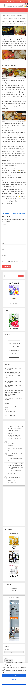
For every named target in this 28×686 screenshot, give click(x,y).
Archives (6, 658)
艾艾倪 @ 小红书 (14, 353)
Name (3, 243)
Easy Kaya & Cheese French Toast (12, 402)
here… (24, 207)
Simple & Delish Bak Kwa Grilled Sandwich (13, 398)
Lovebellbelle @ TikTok (14, 350)
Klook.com (14, 298)
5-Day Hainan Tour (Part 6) (10, 411)
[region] (14, 674)
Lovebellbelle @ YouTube (14, 346)
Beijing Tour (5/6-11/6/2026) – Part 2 (12, 381)
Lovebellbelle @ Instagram (14, 340)
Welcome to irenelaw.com (14, 5)
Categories (6, 649)
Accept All (14, 675)
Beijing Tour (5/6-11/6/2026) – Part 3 (12, 368)
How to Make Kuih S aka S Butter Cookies (15, 430)
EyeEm (14, 590)
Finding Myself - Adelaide (8, 209)
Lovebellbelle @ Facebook (14, 343)
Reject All (14, 683)
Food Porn (17, 209)
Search (6, 273)
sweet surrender (14, 18)
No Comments (23, 18)
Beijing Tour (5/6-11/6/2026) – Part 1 (12, 385)
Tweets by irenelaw (14, 303)
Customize (14, 679)
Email (3, 249)
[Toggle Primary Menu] (26, 10)
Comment (4, 224)
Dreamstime (14, 588)
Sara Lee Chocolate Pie (17, 453)
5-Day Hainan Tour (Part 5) (10, 415)
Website (4, 255)
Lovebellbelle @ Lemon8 (14, 357)
